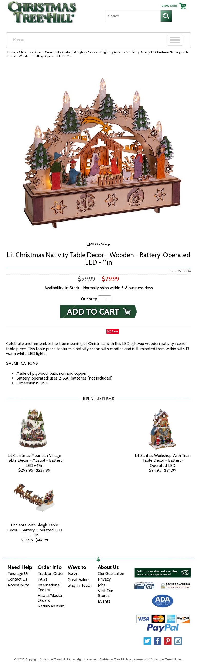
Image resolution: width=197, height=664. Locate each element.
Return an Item (51, 606)
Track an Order (51, 573)
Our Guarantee (111, 573)
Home (11, 52)
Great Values (79, 579)
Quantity (89, 298)
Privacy (104, 579)
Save (115, 331)
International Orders (49, 587)
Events (104, 601)
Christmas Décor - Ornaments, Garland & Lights (52, 52)
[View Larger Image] (98, 151)
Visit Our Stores (105, 593)
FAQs (42, 579)
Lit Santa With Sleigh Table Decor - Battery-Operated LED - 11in (34, 530)
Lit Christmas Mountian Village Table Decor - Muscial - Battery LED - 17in (34, 460)
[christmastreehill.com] (42, 11)
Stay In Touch (80, 585)
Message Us (18, 573)
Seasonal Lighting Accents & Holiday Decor (118, 52)
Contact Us (17, 579)
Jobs (101, 585)
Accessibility (18, 585)
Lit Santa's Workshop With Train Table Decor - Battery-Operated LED (163, 460)
